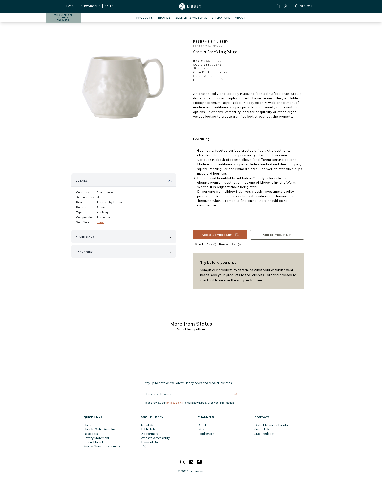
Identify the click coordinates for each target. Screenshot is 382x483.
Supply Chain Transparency (102, 446)
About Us (147, 425)
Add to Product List (277, 234)
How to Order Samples (99, 429)
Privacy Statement (96, 438)
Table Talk (148, 429)
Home (88, 425)
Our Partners (149, 434)
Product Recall (93, 442)
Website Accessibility (155, 438)
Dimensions (85, 237)
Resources (91, 434)
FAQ (144, 446)
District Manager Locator (271, 425)
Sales (109, 6)
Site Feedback (264, 434)
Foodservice (206, 434)
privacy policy (174, 402)
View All (70, 6)
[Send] (236, 394)
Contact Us (261, 429)
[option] (123, 87)
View (100, 222)
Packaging (84, 252)
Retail (202, 425)
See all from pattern (191, 329)
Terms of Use (150, 442)
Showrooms (91, 6)
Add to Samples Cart (217, 234)
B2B (201, 429)
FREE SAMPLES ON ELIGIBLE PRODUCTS (63, 17)
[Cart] (277, 6)
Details (82, 180)
